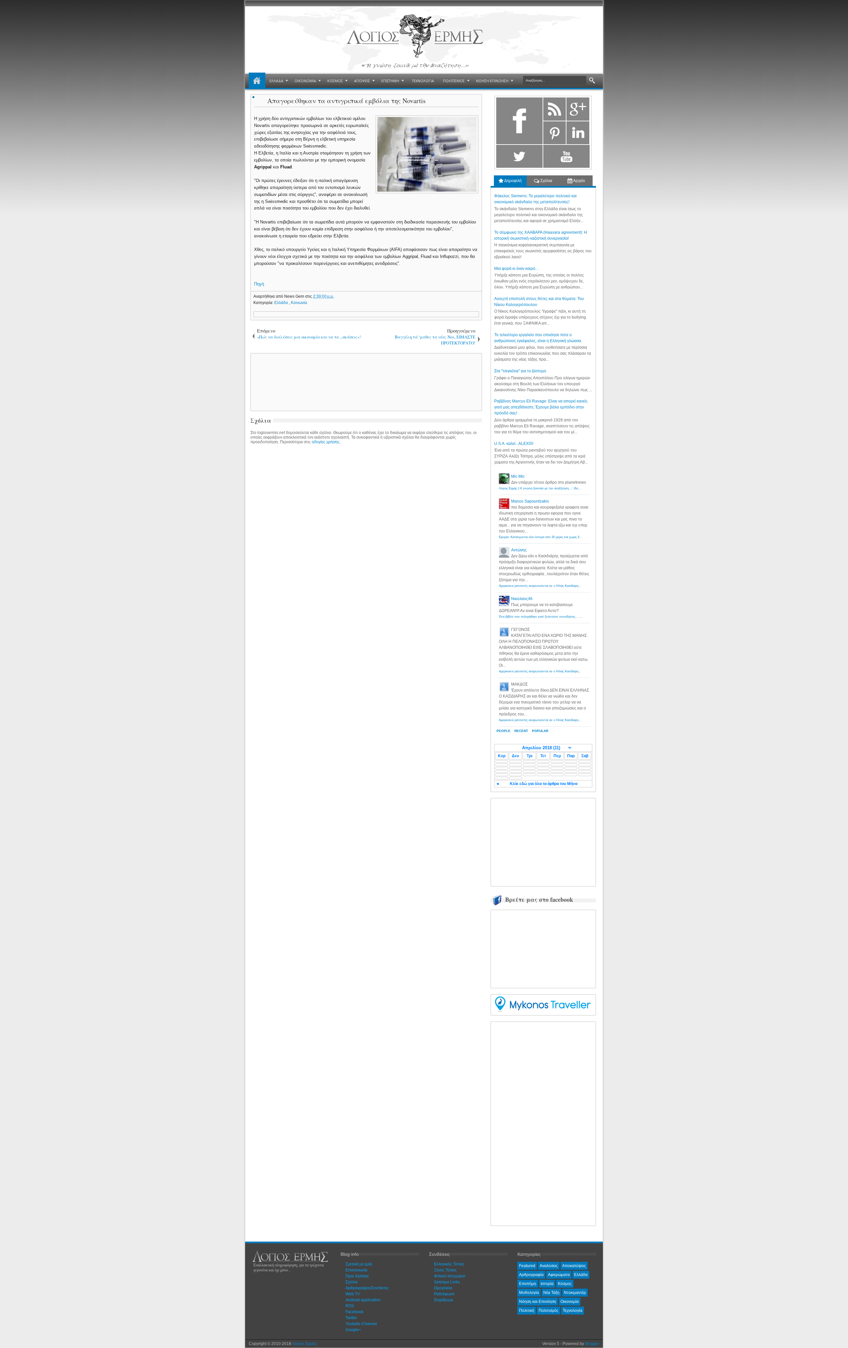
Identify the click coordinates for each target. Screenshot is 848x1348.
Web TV (352, 1294)
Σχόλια (545, 180)
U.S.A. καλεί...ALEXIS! (513, 443)
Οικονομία (569, 1301)
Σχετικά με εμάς (359, 1264)
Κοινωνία (299, 302)
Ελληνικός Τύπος (449, 1264)
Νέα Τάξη (551, 1292)
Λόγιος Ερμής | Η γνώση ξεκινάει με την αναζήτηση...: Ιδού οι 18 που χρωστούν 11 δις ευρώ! (562, 488)
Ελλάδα (281, 302)
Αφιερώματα (559, 1274)
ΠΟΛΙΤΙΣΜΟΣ (454, 80)
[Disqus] (366, 531)
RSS (349, 1306)
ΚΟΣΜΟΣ (335, 80)
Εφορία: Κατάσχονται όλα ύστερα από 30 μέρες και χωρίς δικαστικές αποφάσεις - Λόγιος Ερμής (563, 537)
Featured (527, 1265)
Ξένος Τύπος (445, 1270)
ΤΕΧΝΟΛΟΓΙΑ (423, 80)
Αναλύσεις (549, 1265)
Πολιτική (526, 1310)
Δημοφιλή (513, 180)
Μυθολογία (529, 1292)
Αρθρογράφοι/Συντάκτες (367, 1288)
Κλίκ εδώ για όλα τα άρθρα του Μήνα (543, 783)
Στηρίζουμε (443, 1300)
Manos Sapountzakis (530, 501)
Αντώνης (519, 550)
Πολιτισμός (548, 1310)
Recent (521, 731)
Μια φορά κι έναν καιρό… (516, 268)
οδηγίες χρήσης (326, 442)
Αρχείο (578, 180)
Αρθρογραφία (531, 1274)
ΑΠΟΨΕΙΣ (362, 80)
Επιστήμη (527, 1283)
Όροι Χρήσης (357, 1276)
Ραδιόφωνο (444, 1294)
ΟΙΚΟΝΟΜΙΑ (305, 80)
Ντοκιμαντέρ (575, 1292)
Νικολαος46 (522, 598)
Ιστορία (547, 1283)
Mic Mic (518, 476)
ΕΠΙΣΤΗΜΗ (390, 80)
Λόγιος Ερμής (304, 1343)
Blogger (592, 1343)
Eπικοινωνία (356, 1270)
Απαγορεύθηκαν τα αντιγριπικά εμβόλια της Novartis (346, 100)
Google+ (353, 1329)
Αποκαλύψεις (574, 1265)
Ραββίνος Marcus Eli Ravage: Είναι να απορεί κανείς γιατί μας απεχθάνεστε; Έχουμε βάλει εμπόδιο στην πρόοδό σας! (541, 407)
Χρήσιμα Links (447, 1282)
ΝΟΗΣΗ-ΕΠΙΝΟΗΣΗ (492, 80)
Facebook (354, 1312)
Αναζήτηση (592, 81)
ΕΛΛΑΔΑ (276, 80)
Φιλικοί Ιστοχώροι (449, 1276)
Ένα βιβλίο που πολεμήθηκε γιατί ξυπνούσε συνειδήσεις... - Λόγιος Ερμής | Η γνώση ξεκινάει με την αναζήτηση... (576, 616)
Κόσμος (565, 1283)
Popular (540, 731)
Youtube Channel (361, 1323)
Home (257, 81)
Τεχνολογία (572, 1310)
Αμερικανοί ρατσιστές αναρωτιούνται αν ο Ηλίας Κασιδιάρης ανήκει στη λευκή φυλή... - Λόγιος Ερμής (567, 585)
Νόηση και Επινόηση (537, 1301)
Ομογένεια (443, 1288)
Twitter (351, 1318)
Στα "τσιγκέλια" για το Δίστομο (520, 371)
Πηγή (259, 283)
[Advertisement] (365, 381)
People (503, 731)
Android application (363, 1300)
